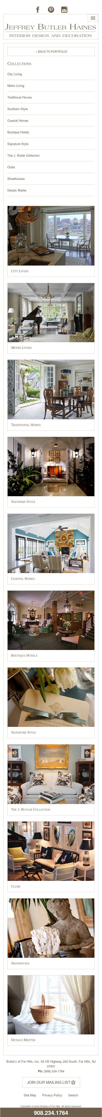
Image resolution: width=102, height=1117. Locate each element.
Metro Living (15, 86)
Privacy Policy (52, 1095)
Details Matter (17, 190)
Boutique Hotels (18, 132)
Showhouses (16, 179)
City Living (14, 74)
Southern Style (17, 109)
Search (73, 1095)
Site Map (30, 1095)
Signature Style (17, 144)
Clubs (11, 167)
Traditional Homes (19, 97)
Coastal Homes (17, 120)
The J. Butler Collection (23, 155)
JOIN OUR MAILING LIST (49, 1082)
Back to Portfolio (52, 51)
